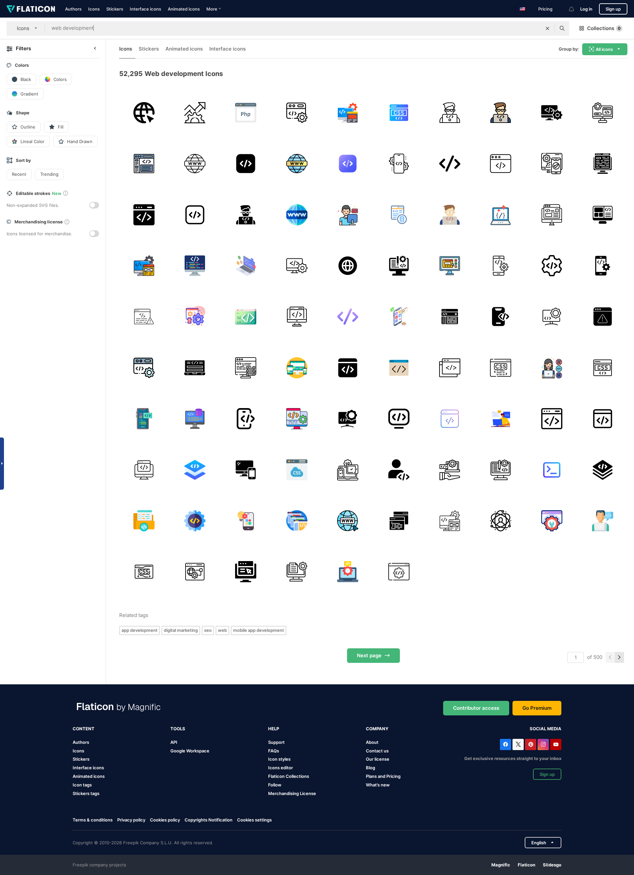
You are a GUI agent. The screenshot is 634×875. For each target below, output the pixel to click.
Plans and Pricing (383, 776)
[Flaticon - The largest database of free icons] (31, 9)
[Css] (398, 112)
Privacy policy (131, 819)
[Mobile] (296, 367)
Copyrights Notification (208, 819)
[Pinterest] (530, 744)
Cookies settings (254, 820)
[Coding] (296, 112)
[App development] (348, 112)
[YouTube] (555, 744)
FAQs (273, 750)
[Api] (398, 572)
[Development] (194, 112)
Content (83, 728)
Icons (94, 9)
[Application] (449, 265)
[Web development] (144, 214)
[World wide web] (194, 163)
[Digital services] (449, 469)
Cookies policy (165, 819)
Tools (177, 728)
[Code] (246, 163)
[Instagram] (543, 744)
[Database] (398, 214)
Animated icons (184, 9)
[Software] (551, 112)
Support (276, 742)
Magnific (500, 864)
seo (208, 630)
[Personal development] (500, 520)
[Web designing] (398, 265)
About (372, 742)
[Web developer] (500, 418)
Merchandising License (292, 793)
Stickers (114, 9)
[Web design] (348, 367)
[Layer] (603, 469)
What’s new (378, 784)
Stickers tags (86, 793)
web (222, 630)
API (173, 742)
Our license (377, 759)
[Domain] (144, 112)
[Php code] (246, 112)
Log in (586, 9)
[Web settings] (551, 520)
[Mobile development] (398, 163)
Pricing (545, 9)
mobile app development (258, 630)
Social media (545, 728)
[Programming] (194, 265)
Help (273, 728)
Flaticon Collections (288, 776)
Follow (274, 784)
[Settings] (194, 316)
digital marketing (181, 630)
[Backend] (194, 418)
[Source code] (500, 214)
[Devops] (449, 367)
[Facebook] (505, 744)
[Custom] (551, 316)
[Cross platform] (348, 469)
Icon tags (82, 784)
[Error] (144, 316)
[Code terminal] (551, 469)
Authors (73, 9)
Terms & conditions (93, 819)
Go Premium (536, 708)
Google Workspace (189, 750)
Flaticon (526, 864)
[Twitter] (518, 744)
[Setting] (551, 265)
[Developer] (348, 214)
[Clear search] (547, 28)
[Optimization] (449, 418)
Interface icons (145, 9)
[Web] (144, 163)
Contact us (377, 750)
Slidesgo (552, 864)
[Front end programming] (603, 214)
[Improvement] (246, 572)
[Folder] (144, 520)
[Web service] (194, 572)
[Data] (246, 367)
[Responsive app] (246, 469)
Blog (370, 767)
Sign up (613, 9)
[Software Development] (500, 316)
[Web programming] (500, 163)
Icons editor (280, 767)
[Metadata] (603, 163)
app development (140, 630)
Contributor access (476, 708)
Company (377, 728)
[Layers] (194, 469)
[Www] (348, 265)
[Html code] (194, 367)
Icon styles (279, 759)
